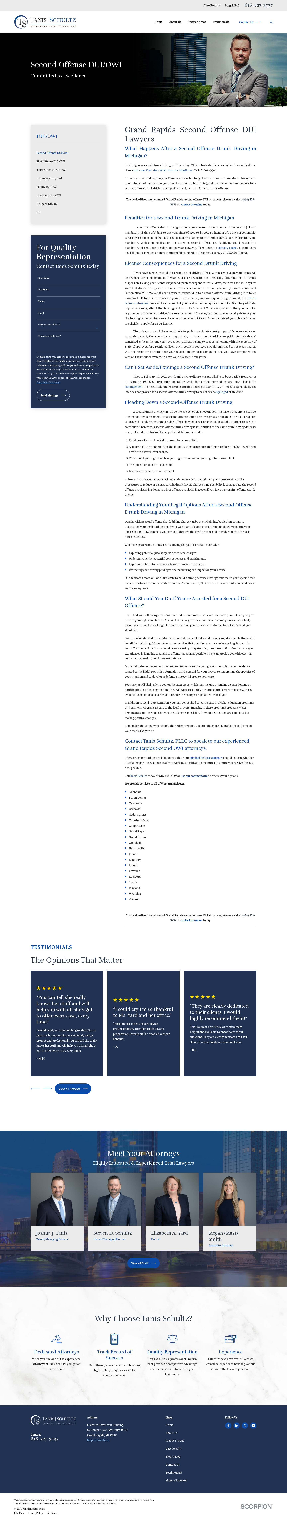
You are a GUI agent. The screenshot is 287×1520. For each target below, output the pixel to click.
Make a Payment (176, 1480)
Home (169, 1425)
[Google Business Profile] (253, 1425)
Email (41, 313)
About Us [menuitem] (175, 22)
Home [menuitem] (158, 22)
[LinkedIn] (236, 1425)
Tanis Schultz (138, 776)
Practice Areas (175, 1440)
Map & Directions (98, 1440)
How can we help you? (49, 336)
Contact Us (173, 1464)
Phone (41, 301)
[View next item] (47, 1088)
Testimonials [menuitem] (221, 22)
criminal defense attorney (206, 758)
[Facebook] (228, 1425)
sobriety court (227, 248)
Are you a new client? (49, 324)
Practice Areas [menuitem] (197, 22)
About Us (171, 1433)
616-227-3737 (259, 5)
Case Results (212, 5)
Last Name (43, 289)
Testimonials (174, 1472)
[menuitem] (68, 153)
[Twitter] (245, 1425)
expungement (134, 387)
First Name (43, 278)
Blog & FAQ (232, 5)
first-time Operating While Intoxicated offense (163, 170)
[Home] (45, 22)
